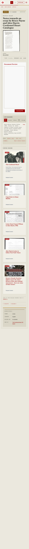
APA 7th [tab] (5, 120)
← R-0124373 (6, 303)
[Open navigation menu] (26, 2)
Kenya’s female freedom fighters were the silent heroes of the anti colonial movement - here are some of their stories (14, 281)
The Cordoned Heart (12, 164)
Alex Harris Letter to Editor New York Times (13, 252)
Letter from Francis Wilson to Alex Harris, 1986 (14, 224)
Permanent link (18, 58)
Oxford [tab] (15, 120)
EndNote (5, 140)
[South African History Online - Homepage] (2, 2)
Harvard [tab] (10, 120)
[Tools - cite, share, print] (15, 2)
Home (2, 6)
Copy (24, 124)
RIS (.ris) (18, 138)
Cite (8, 58)
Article (14, 6)
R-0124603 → (14, 303)
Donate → (5, 299)
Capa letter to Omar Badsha (12, 197)
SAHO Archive (8, 6)
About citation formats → (20, 140)
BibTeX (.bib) (10, 138)
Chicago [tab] (23, 120)
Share (24, 58)
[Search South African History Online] (11, 2)
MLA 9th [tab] (19, 120)
